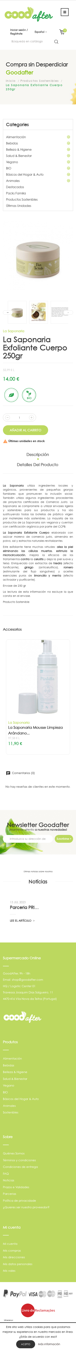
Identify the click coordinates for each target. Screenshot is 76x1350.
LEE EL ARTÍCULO (21, 920)
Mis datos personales (17, 1264)
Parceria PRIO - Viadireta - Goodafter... (25, 907)
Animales (13, 181)
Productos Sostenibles (22, 199)
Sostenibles (10, 1112)
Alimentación (16, 137)
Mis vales (9, 1271)
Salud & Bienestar (19, 156)
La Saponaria (13, 331)
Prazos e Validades (16, 1187)
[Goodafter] (29, 14)
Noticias (8, 1180)
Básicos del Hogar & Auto (24, 174)
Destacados (15, 187)
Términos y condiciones (19, 1160)
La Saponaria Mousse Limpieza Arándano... (35, 730)
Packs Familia (16, 193)
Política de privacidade (19, 1200)
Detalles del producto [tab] (37, 464)
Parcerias (9, 1194)
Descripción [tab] (38, 454)
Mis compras (12, 1250)
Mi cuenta (10, 1244)
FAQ (6, 1174)
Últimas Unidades (18, 206)
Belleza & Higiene (19, 149)
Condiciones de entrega (20, 1167)
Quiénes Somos (14, 1153)
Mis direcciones (14, 1257)
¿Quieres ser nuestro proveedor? (26, 1207)
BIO (8, 168)
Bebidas (12, 143)
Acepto (25, 1344)
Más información (49, 1344)
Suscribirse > (64, 838)
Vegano (12, 162)
